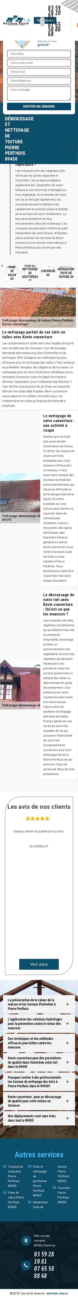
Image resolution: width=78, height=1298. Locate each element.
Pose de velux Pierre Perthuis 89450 (16, 1200)
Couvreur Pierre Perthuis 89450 (64, 1195)
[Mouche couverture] (16, 20)
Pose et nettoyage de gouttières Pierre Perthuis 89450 (40, 1181)
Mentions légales (57, 1293)
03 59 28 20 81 (54, 13)
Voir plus (39, 964)
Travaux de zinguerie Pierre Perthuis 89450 (15, 1176)
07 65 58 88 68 (54, 29)
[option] (12, 272)
